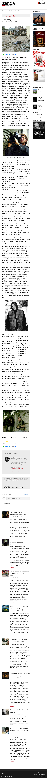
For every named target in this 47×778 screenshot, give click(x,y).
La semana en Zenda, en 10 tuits (18, 639)
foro (17, 479)
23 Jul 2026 (40, 109)
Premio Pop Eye (42, 774)
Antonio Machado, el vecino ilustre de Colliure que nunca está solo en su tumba (20, 573)
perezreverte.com (14, 468)
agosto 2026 (36, 114)
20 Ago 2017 (4, 21)
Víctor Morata (20, 542)
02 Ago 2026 (40, 94)
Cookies (34, 772)
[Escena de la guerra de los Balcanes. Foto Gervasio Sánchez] (16, 39)
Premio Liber (36, 774)
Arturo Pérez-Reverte (12, 21)
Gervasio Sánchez (9, 439)
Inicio (3, 10)
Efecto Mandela (14, 540)
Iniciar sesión (27, 494)
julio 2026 (36, 117)
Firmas (7, 10)
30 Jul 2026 (40, 101)
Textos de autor (11, 10)
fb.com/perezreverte (14, 469)
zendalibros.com (20, 610)
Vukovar (20, 21)
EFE (17, 577)
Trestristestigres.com (17, 772)
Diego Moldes (19, 516)
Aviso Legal (23, 772)
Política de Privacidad (29, 772)
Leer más (12, 567)
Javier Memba (19, 677)
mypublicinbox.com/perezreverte (17, 471)
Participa (37, 772)
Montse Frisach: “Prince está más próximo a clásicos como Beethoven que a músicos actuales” (19, 731)
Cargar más (16, 766)
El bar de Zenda (41, 92)
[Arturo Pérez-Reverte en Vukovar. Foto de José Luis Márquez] (16, 421)
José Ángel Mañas (20, 714)
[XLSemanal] (41, 3)
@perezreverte (20, 468)
